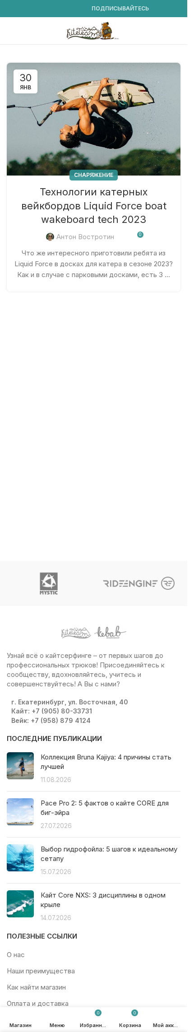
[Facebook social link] (12, 9)
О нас (16, 954)
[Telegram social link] (77, 9)
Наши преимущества (41, 971)
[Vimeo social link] (44, 9)
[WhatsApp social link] (55, 9)
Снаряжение (93, 174)
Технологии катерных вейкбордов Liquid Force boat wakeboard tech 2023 (93, 206)
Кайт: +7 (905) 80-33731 (51, 711)
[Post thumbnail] (20, 768)
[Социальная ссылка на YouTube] (33, 9)
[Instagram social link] (23, 9)
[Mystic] (49, 583)
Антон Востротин (85, 236)
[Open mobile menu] (10, 31)
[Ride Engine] (139, 583)
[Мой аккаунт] (177, 31)
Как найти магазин (36, 987)
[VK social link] (66, 9)
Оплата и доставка (38, 1003)
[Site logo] (94, 30)
